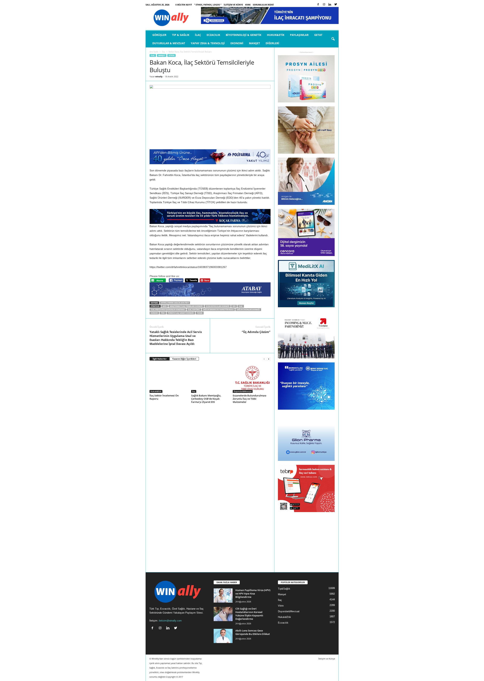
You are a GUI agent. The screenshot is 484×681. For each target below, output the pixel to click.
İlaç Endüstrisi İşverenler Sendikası (168, 309)
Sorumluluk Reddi (263, 4)
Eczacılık (213, 35)
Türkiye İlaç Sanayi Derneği (181, 313)
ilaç (241, 306)
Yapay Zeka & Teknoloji (208, 43)
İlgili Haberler (160, 358)
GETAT (318, 35)
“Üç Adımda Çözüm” (256, 332)
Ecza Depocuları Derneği (217, 306)
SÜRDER (154, 313)
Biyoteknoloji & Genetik (243, 35)
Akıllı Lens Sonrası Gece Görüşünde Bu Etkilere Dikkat (252, 632)
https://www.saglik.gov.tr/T (175, 303)
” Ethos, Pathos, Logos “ (207, 4)
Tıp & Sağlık (180, 35)
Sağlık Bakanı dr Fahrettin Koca (218, 309)
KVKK (248, 4)
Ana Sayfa (154, 51)
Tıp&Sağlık (284, 588)
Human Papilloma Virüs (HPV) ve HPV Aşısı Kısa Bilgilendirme (252, 593)
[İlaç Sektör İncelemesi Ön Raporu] (168, 378)
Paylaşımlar (299, 35)
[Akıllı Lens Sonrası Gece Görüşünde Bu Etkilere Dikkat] (223, 636)
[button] (333, 39)
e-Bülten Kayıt (183, 4)
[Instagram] (324, 4)
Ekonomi (236, 43)
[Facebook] (318, 4)
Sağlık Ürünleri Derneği (248, 309)
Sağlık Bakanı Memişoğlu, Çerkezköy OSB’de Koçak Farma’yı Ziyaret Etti (206, 399)
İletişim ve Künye (233, 4)
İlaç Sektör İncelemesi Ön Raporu (164, 397)
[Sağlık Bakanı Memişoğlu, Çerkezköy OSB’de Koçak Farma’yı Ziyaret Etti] (210, 378)
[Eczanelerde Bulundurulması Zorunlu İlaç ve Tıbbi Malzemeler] (252, 378)
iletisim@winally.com (170, 620)
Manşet (254, 43)
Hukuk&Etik (275, 35)
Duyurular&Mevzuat (243, 391)
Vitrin (171, 55)
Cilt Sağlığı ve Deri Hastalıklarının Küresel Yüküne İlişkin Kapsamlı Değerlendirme (249, 614)
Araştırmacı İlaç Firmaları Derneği (186, 306)
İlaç (198, 35)
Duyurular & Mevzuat (168, 43)
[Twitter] (336, 4)
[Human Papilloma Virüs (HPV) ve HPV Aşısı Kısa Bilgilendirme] (223, 595)
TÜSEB (199, 313)
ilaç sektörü (194, 309)
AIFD (165, 306)
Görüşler (159, 35)
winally (158, 76)
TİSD (163, 313)
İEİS (234, 306)
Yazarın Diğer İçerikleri (184, 358)
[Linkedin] (330, 4)
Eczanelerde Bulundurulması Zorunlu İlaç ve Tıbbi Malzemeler (249, 399)
